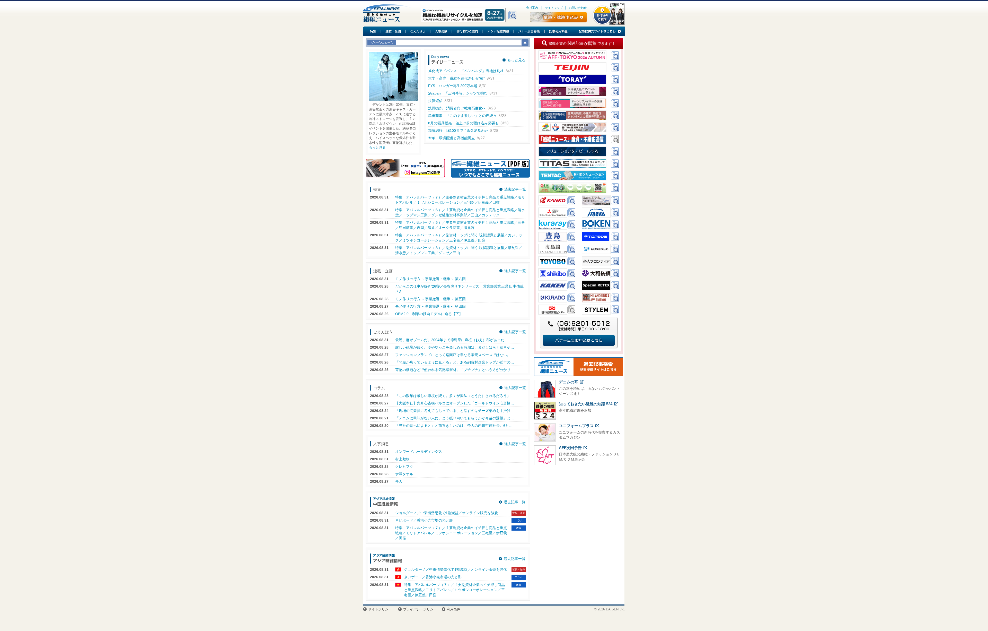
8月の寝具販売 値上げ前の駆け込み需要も (463, 123)
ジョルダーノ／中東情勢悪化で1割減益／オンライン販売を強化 (446, 513)
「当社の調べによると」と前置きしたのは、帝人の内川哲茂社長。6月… (454, 425)
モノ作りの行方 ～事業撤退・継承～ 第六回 (430, 279)
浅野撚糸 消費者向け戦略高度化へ (457, 108)
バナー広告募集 (529, 31)
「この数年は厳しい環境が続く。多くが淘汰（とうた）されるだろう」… (454, 396)
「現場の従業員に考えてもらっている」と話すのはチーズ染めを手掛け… (454, 411)
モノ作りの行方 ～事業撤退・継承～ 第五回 (430, 299)
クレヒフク (404, 466)
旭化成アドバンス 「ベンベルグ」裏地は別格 (466, 71)
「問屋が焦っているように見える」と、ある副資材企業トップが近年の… (454, 362)
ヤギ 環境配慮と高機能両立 (451, 138)
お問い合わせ (577, 8)
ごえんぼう (418, 31)
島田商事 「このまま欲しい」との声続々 (462, 116)
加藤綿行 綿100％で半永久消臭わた (458, 130)
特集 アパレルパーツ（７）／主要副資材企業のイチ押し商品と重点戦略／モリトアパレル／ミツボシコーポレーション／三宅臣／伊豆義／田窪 (451, 533)
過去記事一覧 (515, 189)
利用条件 (453, 609)
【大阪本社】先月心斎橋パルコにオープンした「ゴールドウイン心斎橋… (454, 403)
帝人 (398, 481)
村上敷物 (402, 459)
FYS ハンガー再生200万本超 (452, 86)
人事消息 (441, 31)
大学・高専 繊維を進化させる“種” (456, 78)
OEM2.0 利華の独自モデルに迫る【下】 (429, 314)
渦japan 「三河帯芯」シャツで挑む (458, 93)
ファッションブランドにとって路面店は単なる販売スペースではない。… (454, 355)
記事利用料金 (557, 31)
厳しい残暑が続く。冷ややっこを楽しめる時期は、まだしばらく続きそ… (454, 347)
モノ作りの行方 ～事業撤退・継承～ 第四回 (430, 306)
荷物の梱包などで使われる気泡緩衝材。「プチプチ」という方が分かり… (454, 370)
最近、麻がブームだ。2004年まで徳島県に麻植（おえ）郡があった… (451, 340)
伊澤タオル (404, 474)
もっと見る (377, 147)
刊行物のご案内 (467, 31)
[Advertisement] (578, 505)
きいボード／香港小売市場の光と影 (424, 520)
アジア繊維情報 (498, 31)
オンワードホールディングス (418, 452)
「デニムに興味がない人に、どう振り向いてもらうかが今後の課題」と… (454, 418)
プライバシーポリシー (420, 609)
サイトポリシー (380, 609)
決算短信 (435, 101)
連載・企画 (393, 31)
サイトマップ (553, 8)
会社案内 (532, 8)
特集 (372, 31)
